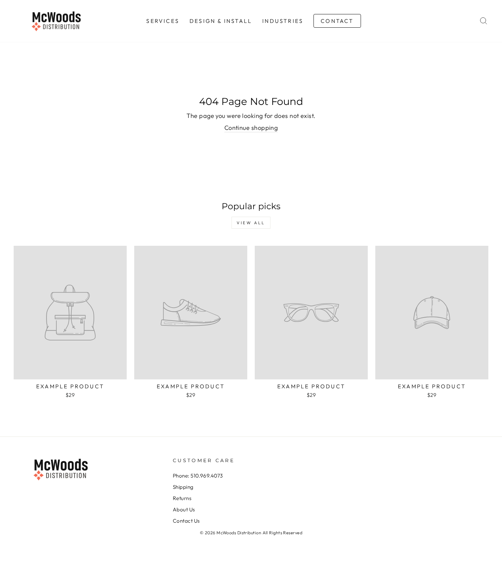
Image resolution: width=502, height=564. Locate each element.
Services (162, 20)
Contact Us (186, 521)
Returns (182, 498)
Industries (282, 20)
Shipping (183, 487)
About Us (184, 509)
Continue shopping (251, 128)
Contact (337, 20)
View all (251, 222)
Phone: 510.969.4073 (198, 475)
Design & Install (221, 20)
